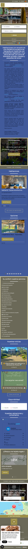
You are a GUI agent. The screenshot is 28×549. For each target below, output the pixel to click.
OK (22, 498)
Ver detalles (6, 202)
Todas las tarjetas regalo (14, 481)
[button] (5, 274)
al (14, 26)
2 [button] (11, 22)
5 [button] (16, 22)
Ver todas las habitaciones (14, 210)
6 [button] (18, 22)
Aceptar (4, 541)
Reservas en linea (14, 154)
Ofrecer (5, 472)
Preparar (10, 541)
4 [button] (15, 22)
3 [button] (13, 22)
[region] (10, 535)
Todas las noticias (14, 394)
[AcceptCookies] (2, 546)
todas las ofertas (14, 167)
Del (4, 26)
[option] (14, 150)
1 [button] (10, 22)
